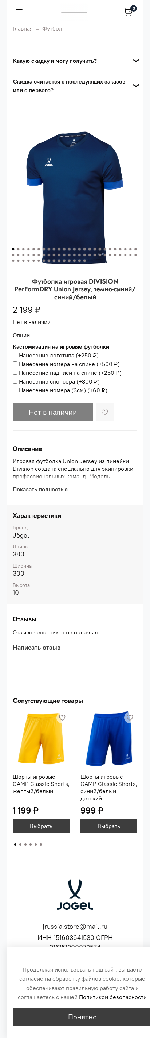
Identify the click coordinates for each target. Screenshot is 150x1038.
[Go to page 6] (41, 844)
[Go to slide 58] (49, 261)
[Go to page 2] (20, 844)
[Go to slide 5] (33, 249)
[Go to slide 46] (115, 255)
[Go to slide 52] (18, 261)
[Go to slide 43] (100, 255)
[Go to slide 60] (59, 261)
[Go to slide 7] (44, 249)
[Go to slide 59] (54, 261)
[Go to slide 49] (130, 255)
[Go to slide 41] (89, 255)
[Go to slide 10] (59, 249)
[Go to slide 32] (44, 255)
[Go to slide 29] (28, 255)
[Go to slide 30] (33, 255)
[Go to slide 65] (84, 261)
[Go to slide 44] (105, 255)
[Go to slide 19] (105, 249)
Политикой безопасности (113, 997)
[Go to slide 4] (28, 249)
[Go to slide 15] (84, 249)
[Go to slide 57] (44, 261)
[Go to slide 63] (74, 261)
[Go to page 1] (15, 844)
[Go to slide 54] (28, 261)
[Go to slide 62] (69, 261)
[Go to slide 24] (130, 249)
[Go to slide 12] (69, 249)
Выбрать (41, 826)
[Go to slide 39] (79, 255)
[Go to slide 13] (74, 249)
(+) (59, 355)
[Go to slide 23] (125, 249)
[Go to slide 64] (79, 261)
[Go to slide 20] (110, 249)
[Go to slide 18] (100, 249)
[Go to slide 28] (23, 255)
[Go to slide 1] (13, 249)
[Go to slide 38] (74, 255)
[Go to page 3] (25, 844)
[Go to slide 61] (64, 261)
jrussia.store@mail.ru (75, 926)
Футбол (52, 28)
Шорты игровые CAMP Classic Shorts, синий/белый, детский (108, 787)
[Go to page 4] (30, 844)
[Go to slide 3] (23, 249)
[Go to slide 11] (64, 249)
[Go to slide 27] (18, 255)
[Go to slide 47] (120, 255)
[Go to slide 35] (59, 255)
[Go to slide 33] (49, 255)
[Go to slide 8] (49, 249)
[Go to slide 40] (84, 255)
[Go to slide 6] (39, 249)
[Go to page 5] (36, 844)
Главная (23, 28)
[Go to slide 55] (33, 261)
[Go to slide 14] (79, 249)
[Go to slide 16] (89, 249)
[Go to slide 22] (120, 249)
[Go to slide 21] (115, 249)
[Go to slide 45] (110, 255)
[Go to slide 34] (54, 255)
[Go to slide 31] (39, 255)
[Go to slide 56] (39, 261)
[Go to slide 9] (54, 249)
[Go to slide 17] (95, 249)
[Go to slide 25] (135, 249)
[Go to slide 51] (13, 261)
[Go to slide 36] (64, 255)
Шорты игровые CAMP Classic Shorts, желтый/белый (41, 784)
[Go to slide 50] (135, 255)
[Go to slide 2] (18, 249)
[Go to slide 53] (23, 261)
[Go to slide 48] (125, 255)
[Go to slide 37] (69, 255)
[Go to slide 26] (13, 255)
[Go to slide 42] (95, 255)
